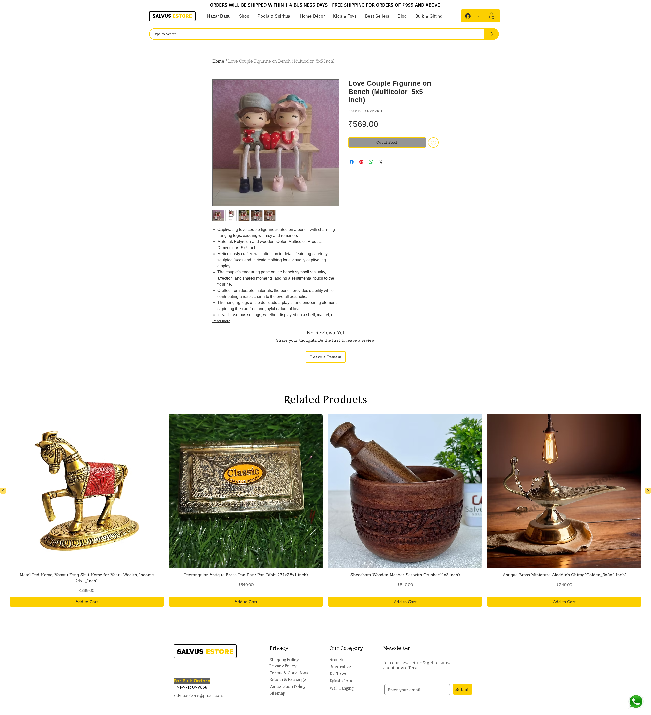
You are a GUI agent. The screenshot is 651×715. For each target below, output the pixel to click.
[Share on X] (381, 162)
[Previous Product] (3, 491)
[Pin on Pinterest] (361, 162)
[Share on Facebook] (352, 162)
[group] (325, 510)
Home (218, 61)
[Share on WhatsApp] (371, 162)
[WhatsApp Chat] (636, 701)
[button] (275, 16)
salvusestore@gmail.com (198, 695)
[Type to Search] (491, 34)
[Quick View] (87, 491)
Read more (221, 321)
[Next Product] (648, 491)
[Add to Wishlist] (433, 142)
